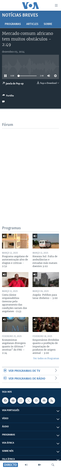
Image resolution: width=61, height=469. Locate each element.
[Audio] (26, 465)
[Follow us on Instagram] (20, 400)
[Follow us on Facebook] (5, 400)
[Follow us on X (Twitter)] (28, 400)
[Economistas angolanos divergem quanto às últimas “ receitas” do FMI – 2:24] (15, 324)
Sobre (48, 24)
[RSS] (51, 400)
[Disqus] (30, 170)
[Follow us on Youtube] (13, 400)
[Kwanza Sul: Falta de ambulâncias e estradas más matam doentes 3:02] (46, 241)
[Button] (8, 96)
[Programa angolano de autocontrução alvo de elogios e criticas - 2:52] (15, 241)
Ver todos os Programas (46, 358)
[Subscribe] (44, 400)
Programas (13, 24)
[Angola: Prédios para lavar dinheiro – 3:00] (46, 279)
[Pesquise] (53, 465)
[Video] (39, 465)
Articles (32, 24)
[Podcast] (36, 400)
